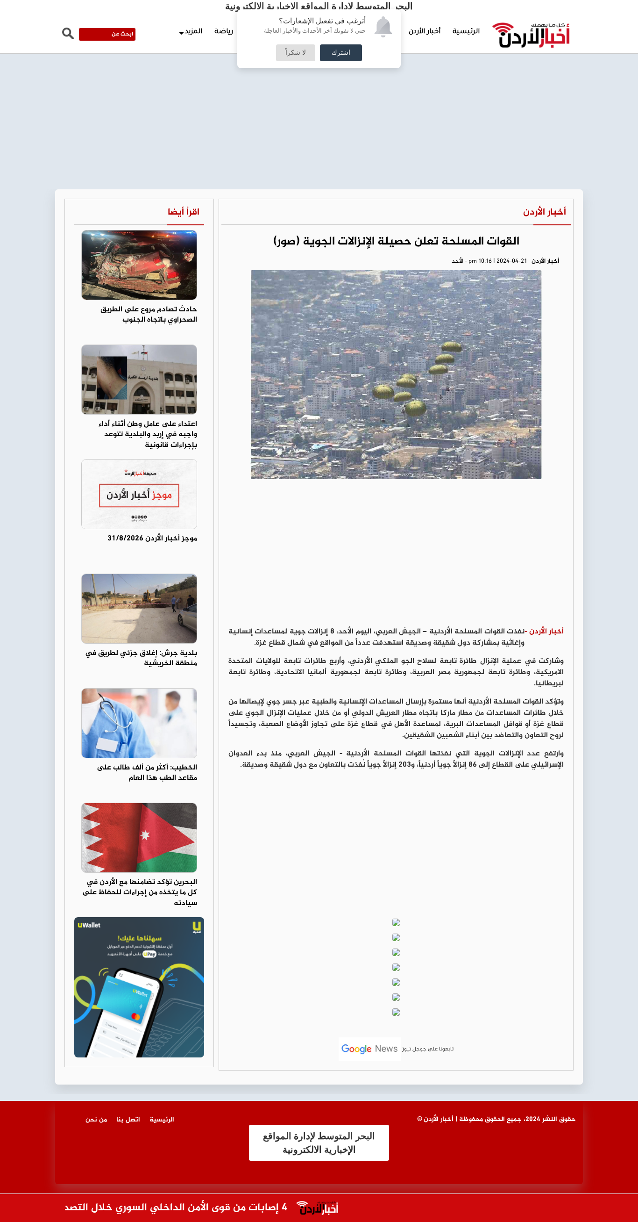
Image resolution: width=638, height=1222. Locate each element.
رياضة (223, 32)
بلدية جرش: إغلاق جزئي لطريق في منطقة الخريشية (141, 658)
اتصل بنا (128, 1119)
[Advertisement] (319, 70)
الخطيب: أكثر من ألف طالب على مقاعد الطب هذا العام (147, 773)
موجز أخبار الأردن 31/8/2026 (152, 538)
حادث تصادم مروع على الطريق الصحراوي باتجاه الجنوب (148, 315)
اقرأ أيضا (183, 212)
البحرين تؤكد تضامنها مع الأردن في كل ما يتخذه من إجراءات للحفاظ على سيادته (139, 893)
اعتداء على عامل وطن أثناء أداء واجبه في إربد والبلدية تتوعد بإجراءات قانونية (148, 435)
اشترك (341, 53)
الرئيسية (466, 32)
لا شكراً (295, 53)
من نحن (96, 1119)
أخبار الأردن (424, 32)
